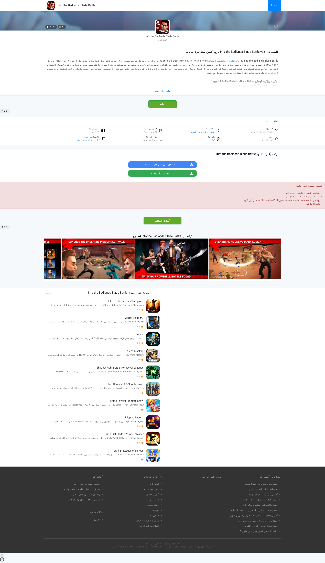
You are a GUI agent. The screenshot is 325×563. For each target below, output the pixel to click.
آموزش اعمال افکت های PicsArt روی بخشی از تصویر (254, 515)
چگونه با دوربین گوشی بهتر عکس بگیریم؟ (259, 531)
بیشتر (48, 293)
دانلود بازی (203, 132)
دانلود (163, 104)
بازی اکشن (234, 61)
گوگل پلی (211, 140)
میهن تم (155, 510)
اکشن (193, 132)
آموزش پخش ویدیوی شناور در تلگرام (261, 526)
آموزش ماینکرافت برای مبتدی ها (263, 494)
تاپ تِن (97, 519)
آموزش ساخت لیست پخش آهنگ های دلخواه (257, 521)
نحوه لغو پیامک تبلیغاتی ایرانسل (263, 489)
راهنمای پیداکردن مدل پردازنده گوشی (83, 500)
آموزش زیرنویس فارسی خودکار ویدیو (261, 484)
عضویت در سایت (151, 489)
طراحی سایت (153, 515)
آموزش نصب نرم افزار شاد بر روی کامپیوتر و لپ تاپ (254, 510)
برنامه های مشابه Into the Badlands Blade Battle (118, 293)
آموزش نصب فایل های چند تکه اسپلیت (82, 489)
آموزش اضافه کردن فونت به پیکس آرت (260, 505)
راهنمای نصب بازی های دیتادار (86, 494)
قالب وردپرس (153, 500)
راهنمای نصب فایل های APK (87, 484)
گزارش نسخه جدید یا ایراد (88, 140)
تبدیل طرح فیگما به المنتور (147, 521)
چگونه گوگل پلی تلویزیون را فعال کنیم (260, 500)
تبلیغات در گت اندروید (149, 526)
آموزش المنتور (162, 220)
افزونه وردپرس (152, 505)
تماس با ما (154, 484)
